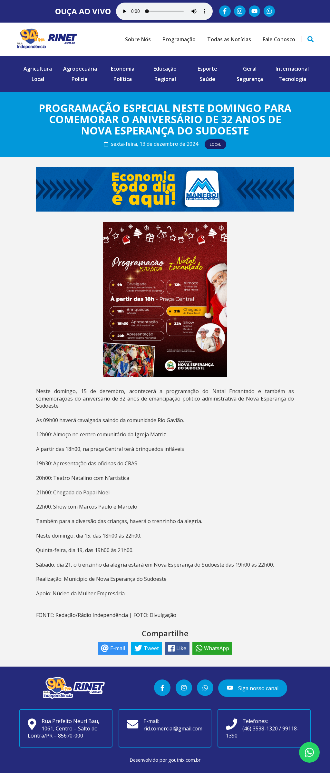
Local (38, 79)
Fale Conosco (279, 39)
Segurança (250, 79)
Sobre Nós (138, 39)
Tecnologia (292, 79)
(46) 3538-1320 (260, 728)
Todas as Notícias (229, 39)
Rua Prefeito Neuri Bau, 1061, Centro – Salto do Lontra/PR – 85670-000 (63, 728)
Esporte (207, 68)
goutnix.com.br (184, 760)
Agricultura (38, 68)
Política (122, 79)
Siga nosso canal (257, 688)
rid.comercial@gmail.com (172, 728)
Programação (179, 39)
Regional (165, 79)
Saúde (207, 79)
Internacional (292, 68)
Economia (122, 68)
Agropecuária (80, 68)
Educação (165, 68)
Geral (250, 68)
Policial (80, 79)
